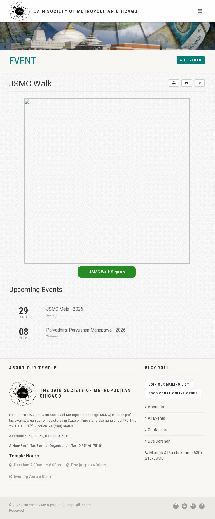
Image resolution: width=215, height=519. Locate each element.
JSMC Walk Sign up (107, 272)
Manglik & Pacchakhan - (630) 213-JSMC (173, 455)
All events (190, 60)
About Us (156, 407)
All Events (156, 418)
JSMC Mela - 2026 (64, 309)
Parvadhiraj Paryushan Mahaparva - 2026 (86, 330)
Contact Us (157, 430)
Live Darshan (159, 441)
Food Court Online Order (173, 393)
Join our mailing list (169, 384)
